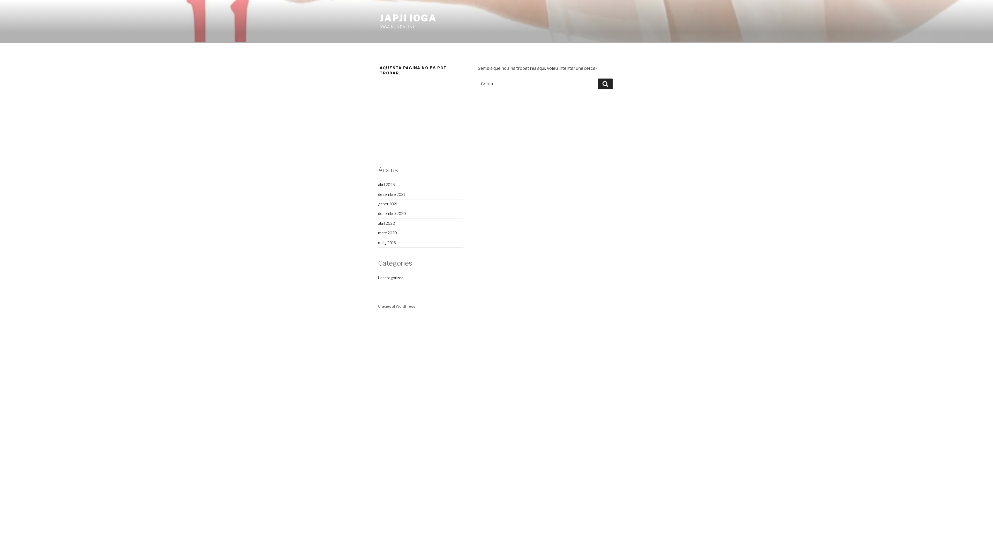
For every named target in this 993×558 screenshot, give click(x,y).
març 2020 (387, 233)
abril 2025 (386, 184)
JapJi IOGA (408, 18)
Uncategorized (390, 278)
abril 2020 (386, 223)
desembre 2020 (392, 213)
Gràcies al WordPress (396, 306)
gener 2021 (387, 204)
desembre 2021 (391, 194)
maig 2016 (387, 243)
